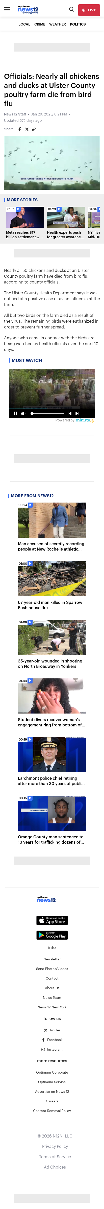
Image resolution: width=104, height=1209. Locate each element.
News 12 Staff (15, 114)
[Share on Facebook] (20, 129)
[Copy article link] (34, 129)
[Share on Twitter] (27, 129)
